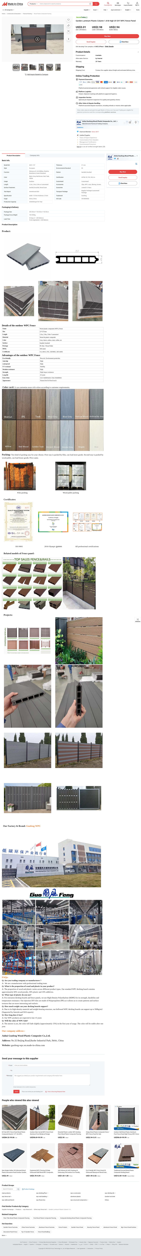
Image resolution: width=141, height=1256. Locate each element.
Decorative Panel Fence (10, 1232)
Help (104, 10)
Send (16, 1091)
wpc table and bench (8, 1200)
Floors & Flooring (27, 13)
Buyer (95, 10)
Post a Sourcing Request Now (55, 1091)
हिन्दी (96, 1244)
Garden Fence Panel (77, 1227)
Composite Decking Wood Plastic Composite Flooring (76, 1218)
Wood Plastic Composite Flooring (42, 13)
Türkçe (108, 1244)
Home (3, 13)
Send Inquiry (91, 42)
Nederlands (74, 1244)
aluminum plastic (75, 1196)
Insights (119, 1242)
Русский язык (53, 1244)
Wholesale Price (73, 1242)
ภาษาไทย (101, 1244)
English (26, 1244)
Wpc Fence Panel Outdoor (128, 1227)
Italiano (61, 1244)
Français (45, 1244)
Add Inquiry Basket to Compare (37, 74)
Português (38, 1244)
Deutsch (67, 1244)
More (3, 1235)
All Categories (9, 10)
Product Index (103, 1242)
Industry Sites (82, 1242)
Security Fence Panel (93, 1227)
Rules (137, 10)
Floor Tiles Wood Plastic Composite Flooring (16, 1218)
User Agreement (81, 1248)
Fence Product (63, 1227)
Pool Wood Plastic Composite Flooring (44, 1218)
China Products (33, 1242)
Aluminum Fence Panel (110, 1227)
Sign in (137, 5)
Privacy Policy (99, 1248)
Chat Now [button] (125, 42)
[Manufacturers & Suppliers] (12, 4)
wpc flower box (40, 1200)
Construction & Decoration (14, 13)
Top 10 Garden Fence (27, 1232)
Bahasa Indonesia (123, 1244)
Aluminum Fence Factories (46, 1227)
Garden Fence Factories (10, 1227)
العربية (80, 1244)
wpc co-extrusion (75, 1193)
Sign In (79, 147)
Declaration (90, 1248)
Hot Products (23, 1242)
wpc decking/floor (41, 1193)
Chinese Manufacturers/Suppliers (47, 1242)
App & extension (115, 10)
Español (32, 1244)
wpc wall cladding (41, 1196)
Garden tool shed (110, 1196)
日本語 (91, 1244)
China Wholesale (62, 1242)
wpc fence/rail (6, 1196)
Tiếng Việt (114, 1244)
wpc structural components (78, 1200)
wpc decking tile (109, 1193)
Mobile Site (112, 1242)
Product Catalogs (29, 1189)
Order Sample (109, 46)
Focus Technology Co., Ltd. (58, 1248)
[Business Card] (136, 164)
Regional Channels (93, 1242)
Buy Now (107, 36)
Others (107, 1200)
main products (6, 1193)
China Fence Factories (28, 1227)
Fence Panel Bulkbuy (44, 1232)
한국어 (86, 1244)
